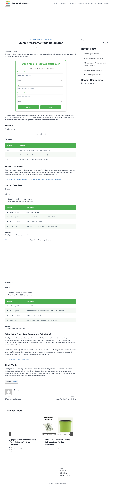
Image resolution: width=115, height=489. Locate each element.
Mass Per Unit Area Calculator (66, 397)
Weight (106, 3)
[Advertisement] (57, 19)
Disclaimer (63, 473)
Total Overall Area (22, 72)
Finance (63, 3)
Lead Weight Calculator (91, 54)
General (56, 3)
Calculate (28, 107)
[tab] (11, 440)
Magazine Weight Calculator (93, 70)
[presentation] (23, 425)
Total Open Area (22, 92)
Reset (50, 107)
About (62, 468)
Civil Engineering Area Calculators (41, 39)
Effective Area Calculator (13, 397)
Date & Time (98, 3)
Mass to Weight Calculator (92, 75)
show (15, 381)
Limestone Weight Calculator (93, 58)
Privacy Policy (65, 475)
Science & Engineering (85, 3)
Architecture (72, 3)
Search (83, 40)
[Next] (71, 434)
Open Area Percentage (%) (24, 85)
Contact (63, 471)
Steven (35, 47)
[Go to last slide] (10, 434)
